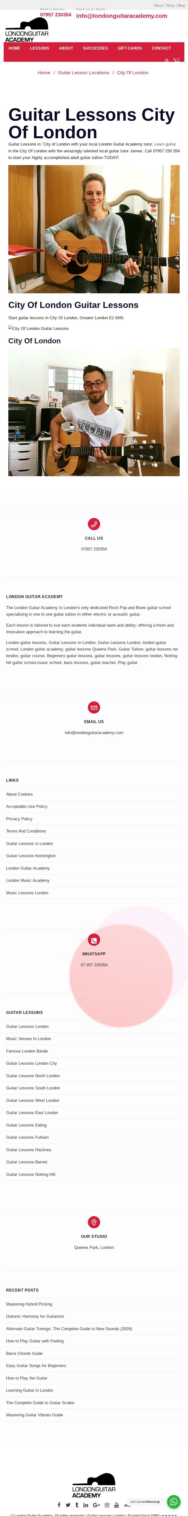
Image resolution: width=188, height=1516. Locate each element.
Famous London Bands (27, 1051)
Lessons (39, 48)
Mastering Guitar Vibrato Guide (34, 1415)
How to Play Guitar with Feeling (35, 1341)
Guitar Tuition (131, 649)
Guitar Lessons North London (33, 1076)
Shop (170, 5)
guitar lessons (107, 655)
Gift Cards (130, 48)
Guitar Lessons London (119, 642)
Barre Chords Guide (24, 1353)
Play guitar (128, 662)
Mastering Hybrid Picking (29, 1304)
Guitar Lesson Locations (83, 72)
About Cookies (19, 794)
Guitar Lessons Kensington (31, 855)
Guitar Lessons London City (31, 1063)
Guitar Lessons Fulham (27, 1137)
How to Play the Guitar (26, 1378)
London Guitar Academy (28, 868)
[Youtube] (116, 1506)
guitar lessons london (142, 655)
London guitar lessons (26, 642)
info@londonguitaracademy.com (121, 15)
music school (49, 662)
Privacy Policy (19, 819)
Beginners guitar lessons (69, 655)
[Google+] (96, 1506)
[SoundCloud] (127, 1506)
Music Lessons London (27, 893)
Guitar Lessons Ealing (26, 1125)
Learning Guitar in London (29, 1390)
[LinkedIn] (86, 1506)
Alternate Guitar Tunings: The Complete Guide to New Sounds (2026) (69, 1328)
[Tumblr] (77, 1506)
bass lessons (76, 662)
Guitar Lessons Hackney (28, 1150)
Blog (181, 5)
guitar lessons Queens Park (90, 649)
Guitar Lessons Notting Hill (30, 1174)
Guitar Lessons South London (33, 1088)
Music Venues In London (28, 1038)
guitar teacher (103, 662)
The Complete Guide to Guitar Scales (40, 1402)
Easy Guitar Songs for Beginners (36, 1365)
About (158, 5)
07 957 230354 (94, 965)
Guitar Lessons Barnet (26, 1162)
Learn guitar (165, 144)
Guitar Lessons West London (32, 1100)
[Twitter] (68, 1506)
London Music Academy (28, 880)
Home (14, 48)
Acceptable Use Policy (26, 806)
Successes (95, 48)
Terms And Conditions (26, 831)
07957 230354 (94, 549)
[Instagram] (107, 1506)
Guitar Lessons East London (32, 1112)
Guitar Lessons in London (72, 642)
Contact (161, 48)
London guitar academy (42, 649)
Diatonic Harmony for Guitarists (35, 1316)
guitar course (33, 655)
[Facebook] (59, 1506)
